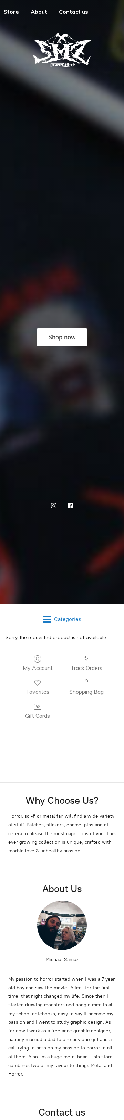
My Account (38, 667)
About (39, 11)
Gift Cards (37, 715)
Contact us (73, 11)
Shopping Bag (86, 691)
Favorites (37, 691)
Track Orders (86, 667)
